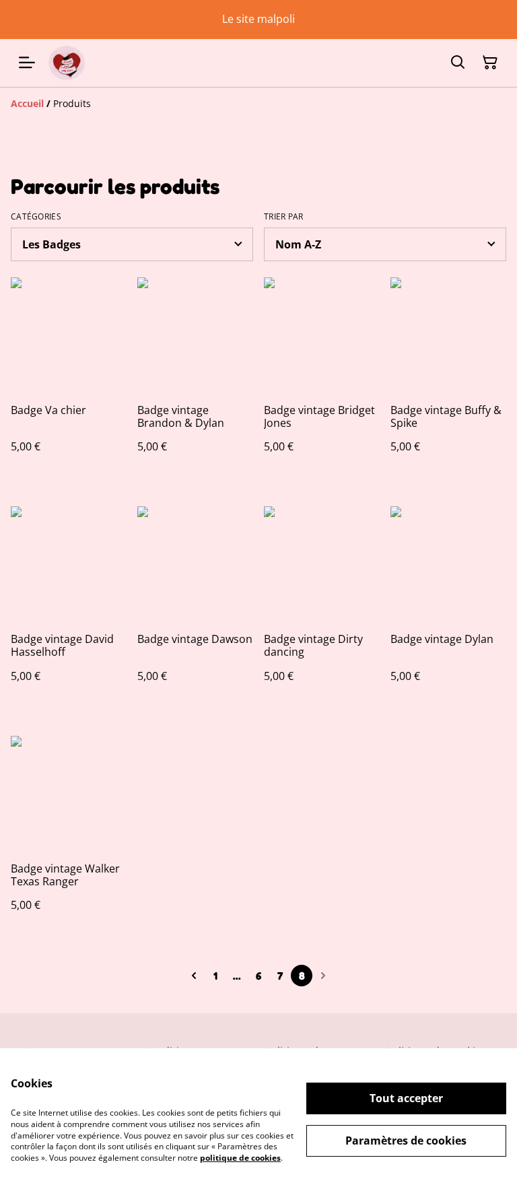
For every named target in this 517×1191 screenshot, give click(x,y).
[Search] (458, 62)
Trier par (284, 217)
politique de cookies (240, 1157)
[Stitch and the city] (66, 63)
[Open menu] (27, 62)
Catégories (36, 217)
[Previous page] (194, 975)
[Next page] (323, 975)
